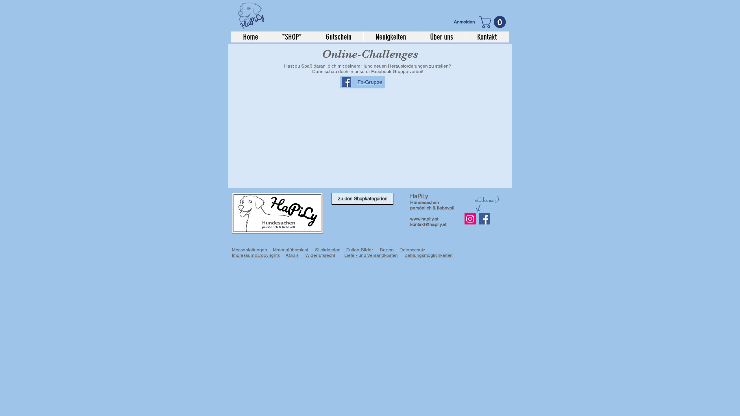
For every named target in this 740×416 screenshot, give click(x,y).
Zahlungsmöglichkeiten (429, 255)
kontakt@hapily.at (428, 224)
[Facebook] (484, 218)
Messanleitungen (249, 249)
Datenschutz (412, 249)
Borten (387, 249)
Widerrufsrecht (320, 255)
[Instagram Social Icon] (470, 218)
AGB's (292, 255)
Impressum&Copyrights (256, 255)
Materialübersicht (290, 249)
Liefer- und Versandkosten (371, 255)
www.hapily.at (424, 219)
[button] (494, 22)
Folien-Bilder (359, 249)
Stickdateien (328, 249)
